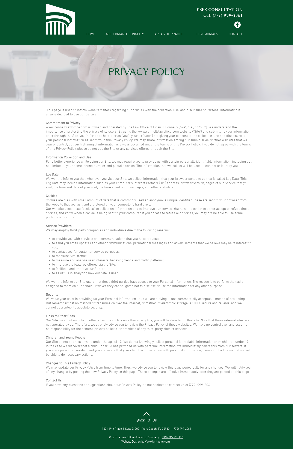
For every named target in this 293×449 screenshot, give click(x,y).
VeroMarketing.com (157, 442)
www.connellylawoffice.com (66, 127)
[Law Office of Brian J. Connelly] (237, 24)
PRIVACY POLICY (172, 437)
